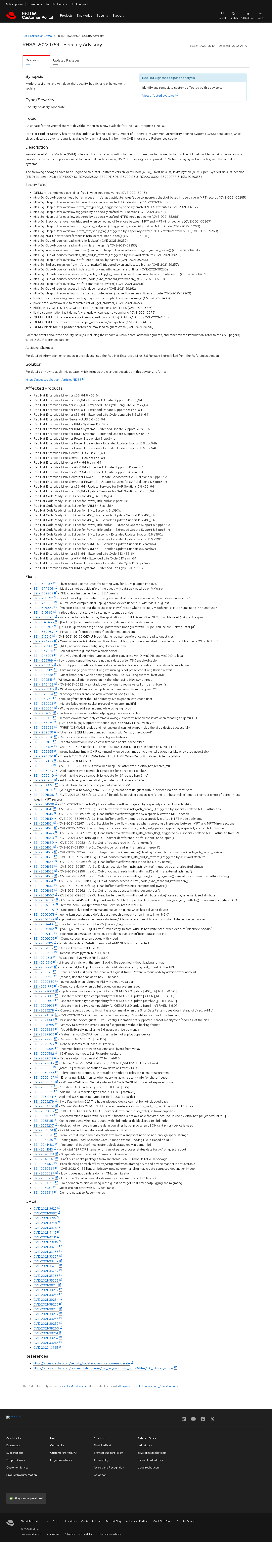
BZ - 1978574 (43, 694)
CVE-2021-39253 (45, 1295)
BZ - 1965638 (43, 675)
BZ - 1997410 (43, 761)
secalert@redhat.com (74, 1386)
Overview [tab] (32, 60)
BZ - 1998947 (43, 771)
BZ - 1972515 (42, 680)
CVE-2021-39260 (46, 1328)
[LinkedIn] (183, 1420)
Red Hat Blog (113, 1521)
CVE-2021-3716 (44, 1218)
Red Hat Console (57, 4)
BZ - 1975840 (43, 689)
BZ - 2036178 (43, 1135)
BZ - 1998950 (43, 780)
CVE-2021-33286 (46, 1252)
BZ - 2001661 (43, 881)
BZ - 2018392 (43, 977)
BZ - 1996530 (43, 756)
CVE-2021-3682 (45, 1213)
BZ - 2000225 (43, 785)
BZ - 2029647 (44, 1063)
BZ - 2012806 (43, 953)
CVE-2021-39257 (46, 1314)
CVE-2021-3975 (45, 1228)
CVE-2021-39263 (46, 1343)
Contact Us (57, 1445)
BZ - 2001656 (43, 866)
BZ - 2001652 (43, 852)
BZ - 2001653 (43, 857)
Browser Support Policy (108, 1453)
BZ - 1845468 (43, 622)
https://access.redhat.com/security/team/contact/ (147, 1386)
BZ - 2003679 (44, 919)
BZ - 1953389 (43, 660)
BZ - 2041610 (43, 1149)
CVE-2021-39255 (45, 1304)
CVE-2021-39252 (45, 1290)
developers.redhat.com (152, 1453)
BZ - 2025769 (43, 1025)
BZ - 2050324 (43, 1168)
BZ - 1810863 (43, 612)
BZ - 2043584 (44, 1154)
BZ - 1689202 (43, 593)
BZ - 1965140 (43, 665)
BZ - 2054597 (43, 1183)
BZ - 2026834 (43, 1029)
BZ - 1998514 (43, 766)
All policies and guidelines (79, 1534)
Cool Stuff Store (162, 1521)
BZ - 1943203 (43, 656)
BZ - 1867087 (43, 632)
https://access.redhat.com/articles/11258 (53, 380)
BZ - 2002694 (44, 905)
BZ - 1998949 (43, 775)
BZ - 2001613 (43, 809)
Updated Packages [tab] (66, 60)
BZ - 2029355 (43, 1044)
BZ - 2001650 (43, 843)
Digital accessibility (110, 1534)
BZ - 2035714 (43, 1130)
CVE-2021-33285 (45, 1247)
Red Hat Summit (186, 1521)
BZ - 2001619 (43, 819)
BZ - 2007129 (43, 934)
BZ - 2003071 (43, 914)
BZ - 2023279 (43, 1010)
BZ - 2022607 (43, 1001)
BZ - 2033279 (43, 1101)
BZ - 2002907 (44, 910)
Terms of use (53, 1534)
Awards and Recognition (109, 1467)
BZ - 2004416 (43, 924)
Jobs (45, 1521)
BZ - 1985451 (42, 718)
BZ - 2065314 (43, 1192)
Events (56, 1521)
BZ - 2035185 (43, 1121)
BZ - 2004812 (43, 929)
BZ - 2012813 (42, 958)
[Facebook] (203, 1420)
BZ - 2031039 (43, 1092)
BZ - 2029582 (43, 1053)
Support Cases (15, 1460)
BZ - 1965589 (43, 670)
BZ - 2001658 (43, 871)
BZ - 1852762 (43, 627)
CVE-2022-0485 (45, 1347)
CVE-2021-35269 (46, 1280)
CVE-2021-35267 (46, 1271)
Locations (70, 1521)
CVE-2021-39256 (46, 1309)
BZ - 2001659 (43, 876)
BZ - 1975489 (43, 684)
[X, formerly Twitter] (212, 1420)
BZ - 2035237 (43, 1125)
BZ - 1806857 (43, 608)
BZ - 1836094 (43, 617)
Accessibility (101, 1460)
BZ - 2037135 (43, 1140)
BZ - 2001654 (43, 862)
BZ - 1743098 (43, 603)
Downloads (34, 4)
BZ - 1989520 (43, 737)
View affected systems (158, 95)
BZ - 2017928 (43, 967)
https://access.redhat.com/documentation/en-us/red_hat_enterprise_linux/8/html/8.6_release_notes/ (103, 1368)
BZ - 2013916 (42, 962)
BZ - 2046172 (43, 1164)
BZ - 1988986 (43, 727)
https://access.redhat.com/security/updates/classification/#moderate (81, 1363)
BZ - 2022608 (43, 1005)
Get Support (80, 4)
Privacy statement (31, 1534)
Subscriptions (14, 4)
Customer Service (17, 1467)
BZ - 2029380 (43, 1049)
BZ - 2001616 (43, 814)
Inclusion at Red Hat (137, 1521)
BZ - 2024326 (43, 1015)
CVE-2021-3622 (45, 1208)
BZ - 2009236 (43, 938)
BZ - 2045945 (44, 1159)
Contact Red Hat (91, 1521)
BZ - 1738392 (43, 598)
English (234, 18)
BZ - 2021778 (43, 986)
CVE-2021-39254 (46, 1300)
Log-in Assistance (61, 1460)
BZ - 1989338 (43, 732)
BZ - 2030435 (43, 1073)
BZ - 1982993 (43, 703)
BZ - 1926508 (43, 646)
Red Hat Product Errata (37, 36)
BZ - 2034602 (44, 1106)
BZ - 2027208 (43, 1034)
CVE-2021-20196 (45, 1242)
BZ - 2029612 (43, 1058)
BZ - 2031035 (43, 1087)
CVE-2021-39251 (45, 1285)
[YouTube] (193, 1420)
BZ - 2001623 (43, 828)
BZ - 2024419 (43, 1020)
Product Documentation (21, 1475)
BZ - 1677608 (43, 588)
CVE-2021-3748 (45, 1223)
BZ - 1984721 (43, 713)
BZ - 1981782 (42, 699)
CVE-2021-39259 (46, 1323)
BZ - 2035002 (43, 1111)
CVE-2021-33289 (46, 1261)
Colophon (100, 1475)
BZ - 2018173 (42, 972)
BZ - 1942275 (43, 651)
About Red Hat (29, 1521)
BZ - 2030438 (44, 1082)
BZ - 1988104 (43, 723)
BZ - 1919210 (42, 636)
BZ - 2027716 (43, 1039)
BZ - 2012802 (43, 948)
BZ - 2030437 (44, 1077)
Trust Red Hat (102, 1445)
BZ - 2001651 (43, 847)
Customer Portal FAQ (63, 1453)
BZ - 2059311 (42, 1188)
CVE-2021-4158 (44, 1237)
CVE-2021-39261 (45, 1333)
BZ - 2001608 (43, 795)
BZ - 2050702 (44, 1178)
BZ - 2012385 (43, 943)
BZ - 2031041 (43, 1097)
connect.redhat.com (150, 1460)
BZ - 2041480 (43, 1145)
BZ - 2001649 (43, 838)
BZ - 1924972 (43, 641)
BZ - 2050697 (44, 1173)
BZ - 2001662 (43, 886)
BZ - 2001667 (43, 895)
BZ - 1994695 (43, 747)
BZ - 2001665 (43, 890)
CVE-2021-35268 (46, 1276)
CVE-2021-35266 (46, 1266)
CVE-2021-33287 (46, 1256)
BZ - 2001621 (43, 823)
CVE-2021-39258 (46, 1319)
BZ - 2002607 (44, 900)
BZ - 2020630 (44, 982)
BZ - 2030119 (43, 1068)
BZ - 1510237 (42, 584)
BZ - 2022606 (43, 996)
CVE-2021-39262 (46, 1338)
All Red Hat (247, 18)
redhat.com (145, 1445)
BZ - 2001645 (43, 833)
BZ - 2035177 (43, 1116)
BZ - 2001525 (43, 790)
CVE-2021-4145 (44, 1232)
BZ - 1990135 (42, 742)
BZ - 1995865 (43, 751)
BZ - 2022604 (44, 991)
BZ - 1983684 (43, 708)
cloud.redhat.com (148, 1467)
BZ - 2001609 (43, 804)
